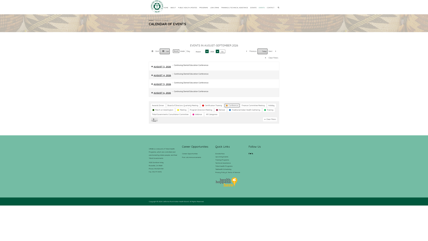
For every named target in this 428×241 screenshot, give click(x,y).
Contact (270, 8)
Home (166, 8)
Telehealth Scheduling (223, 169)
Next (270, 51)
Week (182, 51)
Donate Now (220, 154)
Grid (154, 52)
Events (262, 8)
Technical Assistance (223, 163)
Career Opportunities (190, 154)
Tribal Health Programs (224, 166)
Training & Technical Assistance (234, 8)
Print (155, 120)
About (173, 8)
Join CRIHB (214, 8)
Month (176, 51)
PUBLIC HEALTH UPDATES (187, 8)
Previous (253, 51)
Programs (203, 8)
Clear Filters (273, 58)
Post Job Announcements (191, 157)
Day (188, 51)
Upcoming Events (221, 157)
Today (264, 51)
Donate (253, 8)
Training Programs (222, 160)
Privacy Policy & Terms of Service (227, 172)
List (165, 52)
